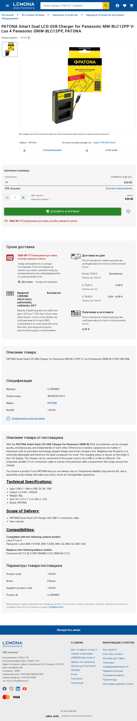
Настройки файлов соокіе (118, 683)
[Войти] (117, 5)
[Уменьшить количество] (23, 198)
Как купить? (110, 649)
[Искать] (106, 5)
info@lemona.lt (56, 607)
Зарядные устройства (65, 14)
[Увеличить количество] (7, 198)
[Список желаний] (125, 6)
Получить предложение (119, 188)
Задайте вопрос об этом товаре (28, 418)
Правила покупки (113, 670)
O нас (74, 674)
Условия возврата (113, 675)
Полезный (77, 682)
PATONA (32, 142)
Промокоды (110, 679)
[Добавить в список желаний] (128, 211)
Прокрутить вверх (68, 630)
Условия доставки (113, 658)
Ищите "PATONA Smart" (104, 142)
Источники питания (33, 14)
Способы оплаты (113, 653)
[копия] (29, 37)
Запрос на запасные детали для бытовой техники (83, 665)
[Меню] (7, 6)
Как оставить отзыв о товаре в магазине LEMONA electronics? (84, 653)
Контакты (77, 678)
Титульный (7, 14)
